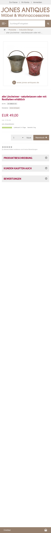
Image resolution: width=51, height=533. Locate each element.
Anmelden (37, 2)
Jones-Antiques (14, 108)
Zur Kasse (13, 2)
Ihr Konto (25, 2)
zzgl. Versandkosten (8, 124)
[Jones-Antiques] (25, 12)
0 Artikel (7, 530)
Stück (28, 137)
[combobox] (18, 137)
